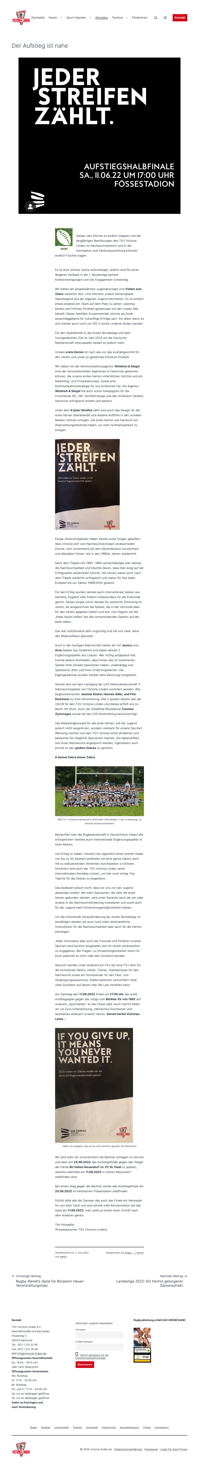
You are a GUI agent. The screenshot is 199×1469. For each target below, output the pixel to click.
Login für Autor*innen (174, 1449)
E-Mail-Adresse (84, 1341)
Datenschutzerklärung (128, 1449)
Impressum (151, 1449)
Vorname (80, 1329)
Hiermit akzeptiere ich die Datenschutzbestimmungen (92, 1356)
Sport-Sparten (76, 17)
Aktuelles (101, 17)
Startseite (38, 17)
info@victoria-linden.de (31, 1353)
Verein (52, 17)
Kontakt (180, 17)
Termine (117, 17)
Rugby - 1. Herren (134, 1252)
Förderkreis (139, 17)
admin (63, 1256)
